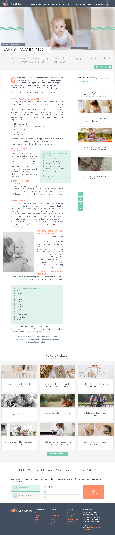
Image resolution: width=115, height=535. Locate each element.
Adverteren (38, 517)
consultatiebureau (22, 339)
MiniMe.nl (14, 3)
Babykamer (70, 517)
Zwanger (46, 4)
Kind (63, 4)
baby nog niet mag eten (33, 332)
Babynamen (70, 515)
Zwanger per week (56, 523)
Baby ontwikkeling (17, 44)
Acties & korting (99, 4)
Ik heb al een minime (25, 495)
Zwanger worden (35, 4)
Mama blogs (71, 521)
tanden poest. (31, 219)
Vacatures (38, 519)
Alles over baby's (56, 513)
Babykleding (71, 513)
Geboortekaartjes (72, 519)
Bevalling (54, 517)
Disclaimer (38, 523)
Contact (37, 515)
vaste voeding (26, 279)
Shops (90, 4)
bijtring (13, 216)
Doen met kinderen (80, 4)
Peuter (58, 4)
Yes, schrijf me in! (93, 493)
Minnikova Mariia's (83, 48)
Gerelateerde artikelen (57, 454)
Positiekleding (71, 523)
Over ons (37, 513)
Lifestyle (69, 4)
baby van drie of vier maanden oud (41, 104)
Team (36, 521)
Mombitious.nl (86, 529)
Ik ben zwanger (24, 488)
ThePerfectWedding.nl (94, 527)
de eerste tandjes (17, 227)
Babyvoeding (55, 515)
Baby (52, 4)
